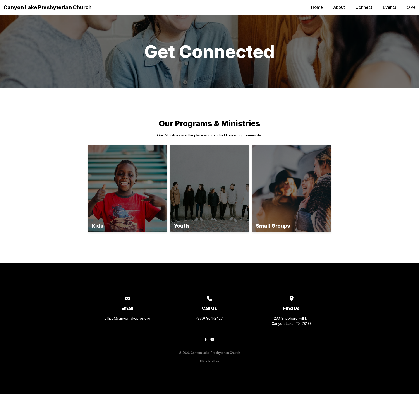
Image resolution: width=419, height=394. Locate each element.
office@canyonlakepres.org (127, 318)
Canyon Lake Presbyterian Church (47, 7)
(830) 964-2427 (209, 318)
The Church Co (209, 360)
